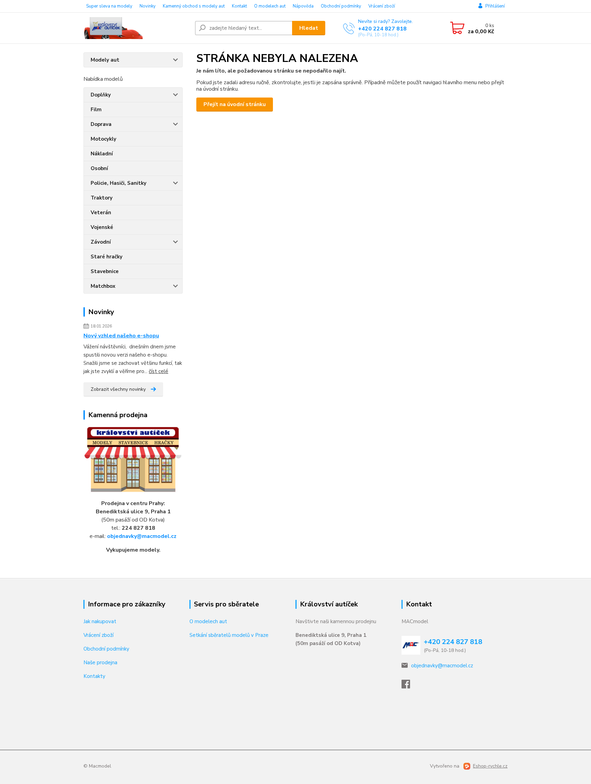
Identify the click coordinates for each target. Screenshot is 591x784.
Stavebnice (105, 271)
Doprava (101, 124)
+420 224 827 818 (382, 29)
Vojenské (102, 227)
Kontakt (239, 6)
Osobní (99, 168)
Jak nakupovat (99, 621)
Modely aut (105, 59)
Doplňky (101, 94)
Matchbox (103, 286)
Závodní (101, 242)
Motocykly (103, 139)
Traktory (102, 197)
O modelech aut (270, 6)
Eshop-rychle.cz (490, 766)
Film (96, 109)
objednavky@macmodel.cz (141, 536)
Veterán (101, 212)
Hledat (308, 28)
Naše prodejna (100, 662)
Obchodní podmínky (341, 6)
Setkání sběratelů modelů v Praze (228, 635)
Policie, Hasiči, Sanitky (118, 183)
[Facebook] (409, 686)
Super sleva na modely (109, 6)
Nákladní (102, 153)
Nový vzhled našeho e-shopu (121, 335)
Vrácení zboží (381, 6)
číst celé (158, 371)
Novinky (148, 6)
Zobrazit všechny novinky (118, 389)
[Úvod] (136, 28)
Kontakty (94, 676)
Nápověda (303, 6)
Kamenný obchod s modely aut (194, 6)
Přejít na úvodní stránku (234, 104)
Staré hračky (106, 256)
